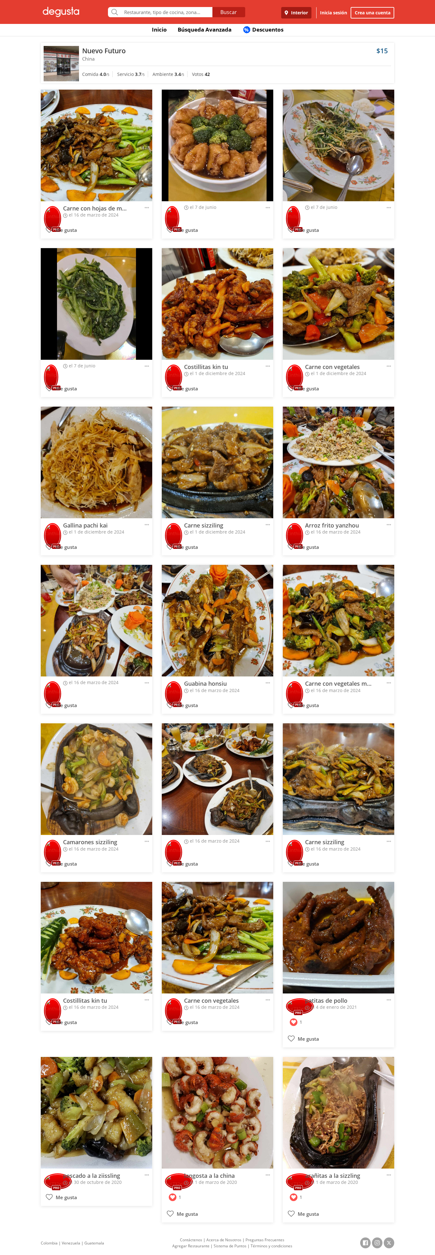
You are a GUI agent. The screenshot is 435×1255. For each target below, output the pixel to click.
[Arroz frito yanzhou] (338, 462)
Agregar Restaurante (191, 1246)
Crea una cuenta (372, 13)
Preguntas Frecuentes (265, 1240)
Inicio (159, 29)
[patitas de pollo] (338, 937)
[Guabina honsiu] (217, 620)
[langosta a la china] (217, 1113)
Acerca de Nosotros (223, 1240)
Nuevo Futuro (104, 50)
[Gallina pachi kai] (96, 462)
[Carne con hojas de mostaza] (96, 145)
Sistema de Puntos (230, 1246)
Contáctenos (191, 1240)
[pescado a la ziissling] (96, 1113)
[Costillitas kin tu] (217, 304)
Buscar (228, 12)
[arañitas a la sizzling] (338, 1113)
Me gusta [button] (65, 230)
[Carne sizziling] (217, 462)
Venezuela (71, 1243)
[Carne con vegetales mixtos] (338, 620)
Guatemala (94, 1243)
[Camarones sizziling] (96, 779)
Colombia (49, 1243)
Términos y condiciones (271, 1246)
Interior (299, 13)
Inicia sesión (333, 13)
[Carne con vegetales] (338, 304)
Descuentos (263, 29)
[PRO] (52, 214)
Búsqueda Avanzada (205, 29)
